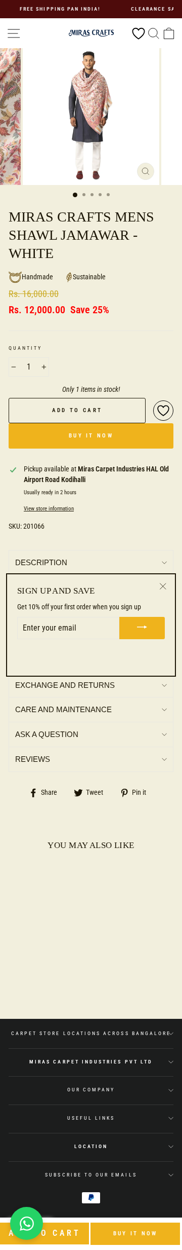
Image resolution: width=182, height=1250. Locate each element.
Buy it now (135, 1233)
